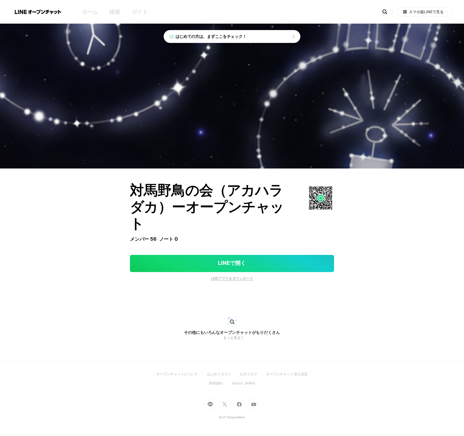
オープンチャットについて (181, 374)
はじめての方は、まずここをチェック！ (211, 36)
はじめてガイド (223, 374)
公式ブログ (253, 374)
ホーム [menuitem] (90, 12)
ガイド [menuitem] (140, 12)
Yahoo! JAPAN (243, 383)
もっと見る (232, 337)
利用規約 (220, 383)
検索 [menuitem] (115, 12)
